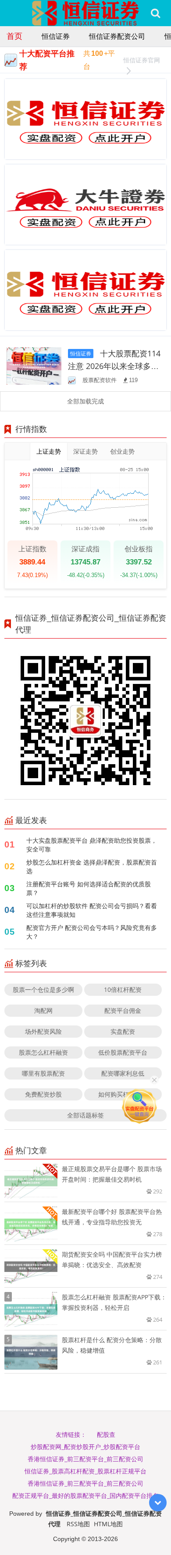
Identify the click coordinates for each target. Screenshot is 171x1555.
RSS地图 (78, 1524)
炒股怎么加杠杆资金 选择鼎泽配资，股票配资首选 (91, 866)
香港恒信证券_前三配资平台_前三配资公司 (85, 1459)
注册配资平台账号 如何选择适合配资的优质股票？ (88, 888)
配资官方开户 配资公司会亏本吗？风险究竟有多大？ (91, 931)
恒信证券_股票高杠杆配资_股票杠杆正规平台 (85, 1471)
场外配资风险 (43, 1031)
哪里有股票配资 (43, 1073)
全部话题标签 (85, 1115)
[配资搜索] (155, 13)
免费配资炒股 (43, 1094)
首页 (14, 36)
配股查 (106, 1434)
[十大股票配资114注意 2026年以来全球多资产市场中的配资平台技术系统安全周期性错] (34, 365)
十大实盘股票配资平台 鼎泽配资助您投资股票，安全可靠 (91, 844)
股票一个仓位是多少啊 (43, 989)
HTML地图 (108, 1524)
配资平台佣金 (122, 1010)
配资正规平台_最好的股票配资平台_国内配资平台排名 (85, 1495)
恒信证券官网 (141, 60)
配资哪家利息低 (122, 1073)
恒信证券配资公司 (117, 36)
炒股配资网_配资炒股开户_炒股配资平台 (85, 1446)
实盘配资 (122, 1031)
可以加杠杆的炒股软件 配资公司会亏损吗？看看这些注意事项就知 (91, 910)
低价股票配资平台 (122, 1052)
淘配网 (43, 1010)
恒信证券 (56, 36)
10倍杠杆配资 (123, 989)
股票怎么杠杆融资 (43, 1052)
